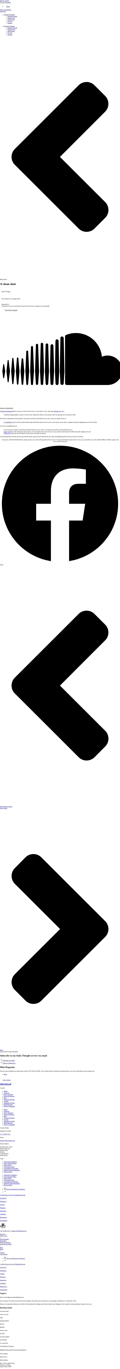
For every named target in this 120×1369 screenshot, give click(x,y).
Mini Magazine (8, 1104)
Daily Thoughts (8, 1094)
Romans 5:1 (57, 411)
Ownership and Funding (11, 1168)
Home (5, 1091)
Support (10, 23)
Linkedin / (3, 1214)
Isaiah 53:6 (7, 432)
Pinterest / (3, 1208)
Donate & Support (9, 14)
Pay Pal (10, 21)
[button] (60, 505)
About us (6, 1093)
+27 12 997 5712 (5, 1134)
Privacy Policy (8, 1172)
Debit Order (11, 20)
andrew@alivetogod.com (7, 1140)
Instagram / (3, 1211)
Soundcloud (3, 1220)
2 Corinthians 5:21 (9, 422)
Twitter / (2, 1204)
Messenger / (3, 1217)
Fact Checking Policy (10, 1163)
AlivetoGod (5, 1084)
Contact (6, 1101)
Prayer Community (9, 1106)
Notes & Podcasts (9, 1096)
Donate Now (11, 18)
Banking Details (12, 16)
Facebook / (3, 1198)
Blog (5, 1098)
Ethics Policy (8, 1165)
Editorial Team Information (12, 1170)
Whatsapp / (3, 1201)
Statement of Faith (9, 1103)
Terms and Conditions (10, 1162)
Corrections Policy (9, 1167)
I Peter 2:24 (7, 433)
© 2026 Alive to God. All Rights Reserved (12, 1195)
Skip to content (4, 1)
